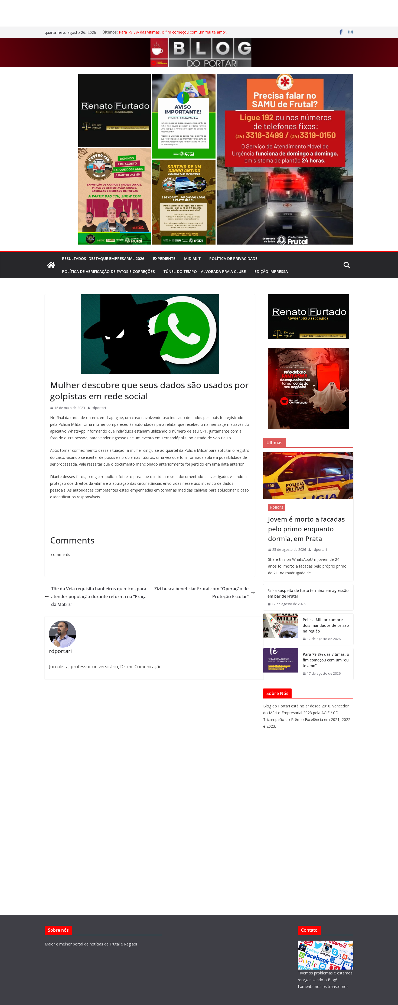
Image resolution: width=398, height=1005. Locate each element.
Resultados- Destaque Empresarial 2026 (103, 258)
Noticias (276, 507)
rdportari (99, 408)
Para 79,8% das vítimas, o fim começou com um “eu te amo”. (173, 32)
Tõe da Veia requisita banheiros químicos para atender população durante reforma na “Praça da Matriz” (98, 596)
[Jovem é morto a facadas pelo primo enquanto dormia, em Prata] (308, 475)
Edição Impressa (271, 271)
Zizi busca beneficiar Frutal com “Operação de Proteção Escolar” (201, 592)
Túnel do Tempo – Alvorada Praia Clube (205, 271)
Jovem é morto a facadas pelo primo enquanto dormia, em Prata (306, 529)
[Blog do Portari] (51, 265)
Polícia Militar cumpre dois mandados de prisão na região (326, 625)
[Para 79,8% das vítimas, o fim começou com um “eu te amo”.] (280, 664)
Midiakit (192, 258)
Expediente (164, 258)
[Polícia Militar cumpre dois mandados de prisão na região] (280, 629)
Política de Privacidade (233, 258)
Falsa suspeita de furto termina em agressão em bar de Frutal (307, 593)
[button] (114, 110)
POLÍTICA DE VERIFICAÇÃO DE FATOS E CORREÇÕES (108, 271)
